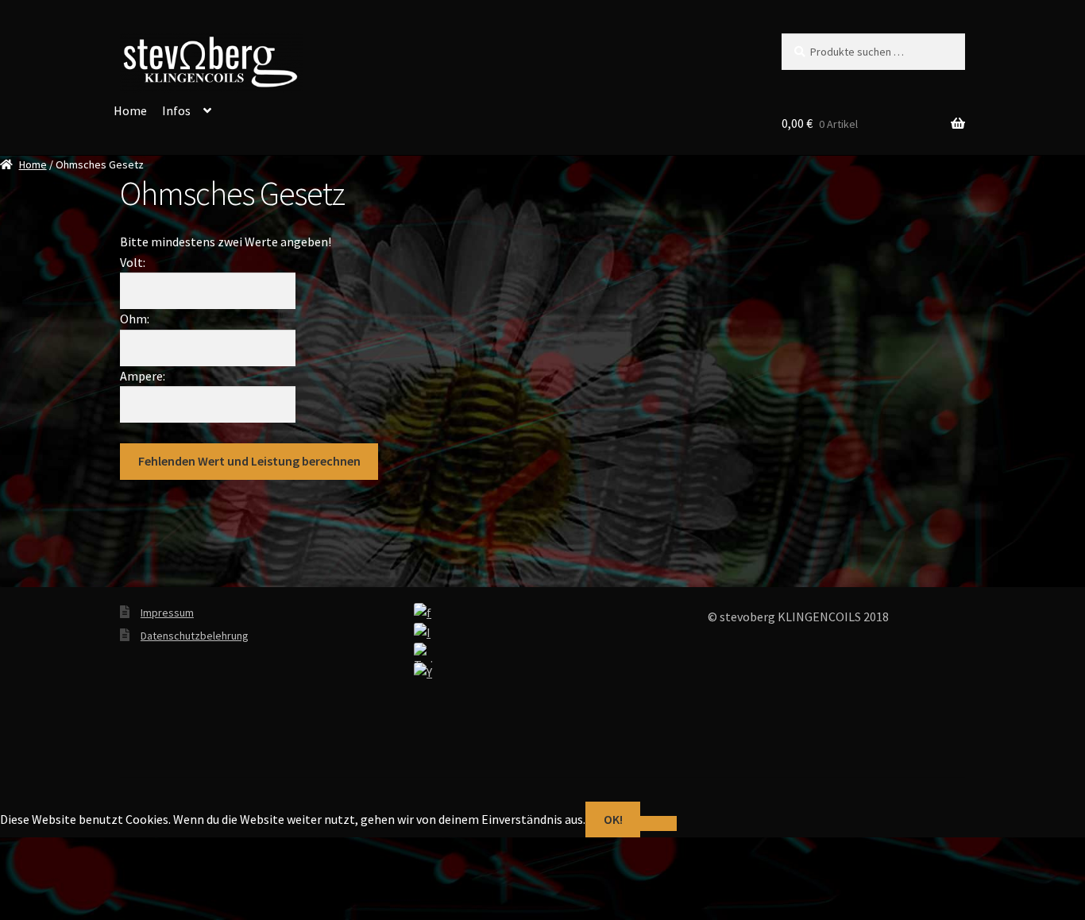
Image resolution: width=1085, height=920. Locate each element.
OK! (613, 819)
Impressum (167, 612)
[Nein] (658, 824)
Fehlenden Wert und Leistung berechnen (249, 461)
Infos (176, 110)
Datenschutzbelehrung (195, 635)
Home (130, 110)
